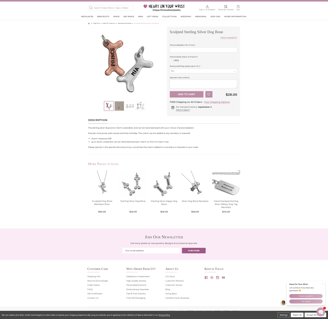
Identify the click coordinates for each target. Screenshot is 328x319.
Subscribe (194, 250)
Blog (167, 289)
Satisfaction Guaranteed (137, 276)
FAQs (90, 289)
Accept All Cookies (315, 314)
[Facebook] (206, 277)
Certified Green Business (177, 298)
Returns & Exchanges (97, 281)
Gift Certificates (94, 293)
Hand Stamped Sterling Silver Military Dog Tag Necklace (226, 204)
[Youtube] (223, 277)
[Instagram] (217, 277)
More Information (235, 16)
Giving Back (171, 293)
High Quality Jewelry (136, 281)
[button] (320, 311)
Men (140, 16)
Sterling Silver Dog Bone (133, 201)
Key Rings (129, 16)
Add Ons (215, 16)
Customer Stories (173, 285)
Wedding (186, 16)
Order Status (93, 285)
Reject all (297, 314)
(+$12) (176, 60)
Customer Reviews (174, 281)
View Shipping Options (217, 102)
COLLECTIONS (169, 16)
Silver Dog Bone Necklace (195, 201)
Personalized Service (136, 285)
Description (97, 120)
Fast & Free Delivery (136, 293)
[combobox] (110, 8)
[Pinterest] (211, 277)
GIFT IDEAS (152, 16)
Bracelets (103, 16)
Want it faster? (183, 110)
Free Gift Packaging (135, 298)
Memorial (201, 16)
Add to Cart (186, 94)
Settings (284, 314)
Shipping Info (93, 276)
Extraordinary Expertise (137, 289)
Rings (116, 16)
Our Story (170, 276)
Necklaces (87, 16)
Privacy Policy (164, 315)
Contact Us (92, 298)
